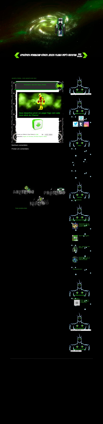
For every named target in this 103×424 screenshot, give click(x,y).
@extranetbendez (78, 199)
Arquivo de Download (28, 136)
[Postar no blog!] (47, 134)
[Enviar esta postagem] (42, 134)
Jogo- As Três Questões (84, 235)
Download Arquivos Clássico (40, 136)
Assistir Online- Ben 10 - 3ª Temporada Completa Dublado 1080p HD (84, 225)
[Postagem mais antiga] (55, 195)
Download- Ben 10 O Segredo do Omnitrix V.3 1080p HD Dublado (84, 258)
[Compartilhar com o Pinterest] (51, 134)
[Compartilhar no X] (48, 134)
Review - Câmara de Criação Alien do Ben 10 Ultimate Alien (84, 301)
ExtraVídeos (77, 298)
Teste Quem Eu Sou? (77, 269)
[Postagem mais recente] (23, 195)
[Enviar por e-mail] (45, 134)
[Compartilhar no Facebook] (50, 134)
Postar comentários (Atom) (21, 208)
